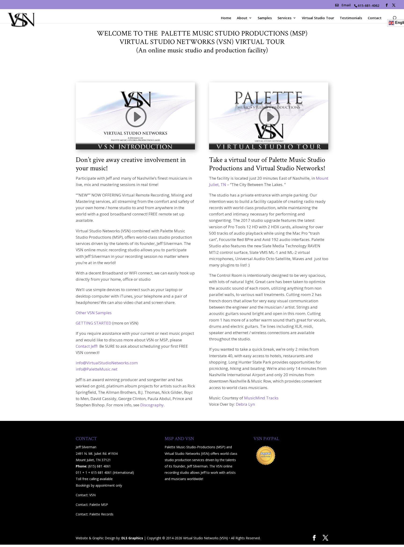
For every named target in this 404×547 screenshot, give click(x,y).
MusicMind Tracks (261, 398)
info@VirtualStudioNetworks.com (107, 362)
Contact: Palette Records (94, 514)
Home (226, 18)
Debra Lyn (245, 404)
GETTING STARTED (93, 323)
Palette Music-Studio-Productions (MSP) (195, 447)
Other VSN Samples (94, 312)
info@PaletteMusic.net (96, 369)
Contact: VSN (86, 495)
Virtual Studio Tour (318, 18)
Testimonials (351, 18)
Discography (152, 405)
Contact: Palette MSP (92, 504)
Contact (375, 18)
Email (346, 5)
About (242, 18)
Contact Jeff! (87, 346)
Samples (265, 18)
